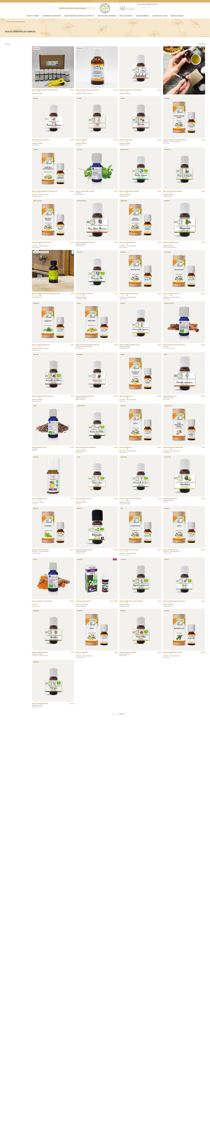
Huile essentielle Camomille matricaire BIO (87, 344)
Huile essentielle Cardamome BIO (85, 396)
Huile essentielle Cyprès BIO (83, 601)
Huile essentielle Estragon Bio (40, 703)
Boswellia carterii (123, 655)
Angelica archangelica (37, 196)
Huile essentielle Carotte (126, 396)
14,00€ (115, 396)
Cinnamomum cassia (36, 401)
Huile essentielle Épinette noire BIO (172, 652)
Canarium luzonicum (80, 657)
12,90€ (203, 396)
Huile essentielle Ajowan (126, 139)
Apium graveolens (123, 452)
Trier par (7, 44)
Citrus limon (34, 503)
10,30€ (116, 140)
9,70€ (116, 652)
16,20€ (159, 345)
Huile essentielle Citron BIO (39, 498)
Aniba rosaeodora (123, 298)
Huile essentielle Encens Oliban (127, 652)
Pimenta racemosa (36, 247)
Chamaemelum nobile (124, 348)
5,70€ (72, 652)
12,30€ (159, 447)
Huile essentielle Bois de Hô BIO (84, 293)
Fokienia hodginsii (167, 298)
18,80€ (159, 396)
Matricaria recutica (80, 348)
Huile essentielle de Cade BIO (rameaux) (174, 601)
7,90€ (72, 396)
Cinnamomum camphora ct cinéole (40, 655)
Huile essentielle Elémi (82, 652)
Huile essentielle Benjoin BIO (127, 242)
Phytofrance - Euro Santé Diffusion (84, 93)
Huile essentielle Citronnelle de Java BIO (130, 498)
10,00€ (115, 550)
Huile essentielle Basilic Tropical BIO (129, 191)
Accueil (8, 21)
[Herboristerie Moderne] (105, 8)
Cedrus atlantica (79, 452)
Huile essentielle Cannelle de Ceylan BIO (174, 344)
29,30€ (72, 191)
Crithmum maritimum (124, 555)
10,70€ (203, 294)
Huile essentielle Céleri (125, 447)
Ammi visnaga (166, 143)
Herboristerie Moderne (37, 93)
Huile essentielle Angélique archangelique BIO (44, 191)
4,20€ (159, 499)
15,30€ (159, 294)
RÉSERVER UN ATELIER (152, 4)
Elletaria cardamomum (81, 399)
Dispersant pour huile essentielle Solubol (130, 89)
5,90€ (159, 140)
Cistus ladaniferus (167, 452)
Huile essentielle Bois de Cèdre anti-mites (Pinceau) (46, 293)
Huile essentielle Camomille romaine (129, 344)
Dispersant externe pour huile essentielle (87, 89)
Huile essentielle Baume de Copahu (172, 191)
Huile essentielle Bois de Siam (171, 293)
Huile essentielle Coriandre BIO (40, 549)
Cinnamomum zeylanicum (169, 348)
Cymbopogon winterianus (125, 503)
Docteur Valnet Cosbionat (38, 502)
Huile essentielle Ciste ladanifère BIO (173, 447)
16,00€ (203, 550)
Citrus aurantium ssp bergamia (170, 247)
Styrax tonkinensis (123, 247)
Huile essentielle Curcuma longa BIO (42, 601)
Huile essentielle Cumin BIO (170, 549)
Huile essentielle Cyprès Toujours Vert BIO (130, 601)
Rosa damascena (35, 145)
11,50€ (203, 140)
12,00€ (203, 345)
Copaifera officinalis (167, 196)
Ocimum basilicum (123, 196)
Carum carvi (34, 450)
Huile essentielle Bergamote (170, 242)
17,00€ (159, 550)
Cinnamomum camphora (81, 298)
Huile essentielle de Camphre (40, 652)
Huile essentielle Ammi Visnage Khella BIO (174, 139)
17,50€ (159, 652)
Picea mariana (166, 657)
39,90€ (72, 90)
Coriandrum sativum (36, 553)
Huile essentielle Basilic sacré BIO (85, 191)
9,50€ (203, 447)
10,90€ (203, 652)
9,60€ (72, 499)
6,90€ (203, 242)
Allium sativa (78, 145)
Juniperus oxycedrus (167, 606)
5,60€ (203, 191)
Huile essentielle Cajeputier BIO (40, 344)
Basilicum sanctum (80, 194)
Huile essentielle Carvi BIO (39, 447)
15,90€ (72, 140)
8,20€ (203, 499)
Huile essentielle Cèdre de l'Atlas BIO (86, 447)
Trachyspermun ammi (124, 145)
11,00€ (116, 191)
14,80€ (72, 550)
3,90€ (159, 90)
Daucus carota (122, 401)
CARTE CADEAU (141, 4)
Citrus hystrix (166, 502)
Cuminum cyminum (167, 553)
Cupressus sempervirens (81, 606)
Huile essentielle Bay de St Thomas (41, 242)
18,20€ (72, 242)
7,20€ (116, 294)
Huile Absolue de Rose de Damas (40, 139)
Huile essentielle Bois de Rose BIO (128, 293)
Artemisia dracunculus (37, 707)
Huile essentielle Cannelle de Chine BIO (42, 396)
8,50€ (116, 90)
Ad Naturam (78, 193)
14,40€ (72, 703)
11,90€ (116, 242)
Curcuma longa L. (36, 606)
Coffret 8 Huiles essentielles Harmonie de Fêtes (45, 89)
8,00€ (72, 294)
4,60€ (159, 191)
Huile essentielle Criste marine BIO (128, 549)
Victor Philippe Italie (36, 297)
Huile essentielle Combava (170, 498)
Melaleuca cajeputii (36, 350)
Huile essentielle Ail (81, 139)
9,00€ (72, 345)
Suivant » (122, 714)
